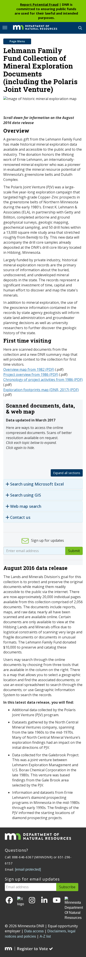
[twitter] (20, 902)
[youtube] (56, 900)
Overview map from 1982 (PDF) (28, 369)
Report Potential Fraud (39, 4)
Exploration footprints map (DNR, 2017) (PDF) (41, 389)
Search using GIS (25, 495)
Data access (34, 931)
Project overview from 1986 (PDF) (30, 374)
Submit (74, 550)
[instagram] (32, 900)
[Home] (32, 27)
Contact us (20, 517)
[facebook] (9, 900)
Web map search (25, 506)
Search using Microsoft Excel (37, 484)
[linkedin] (44, 900)
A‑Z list (45, 936)
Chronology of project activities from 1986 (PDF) (43, 379)
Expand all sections (66, 473)
